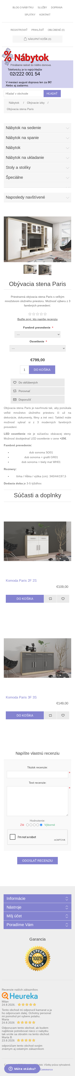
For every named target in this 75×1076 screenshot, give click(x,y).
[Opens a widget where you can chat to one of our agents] (22, 1069)
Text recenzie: (37, 782)
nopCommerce (44, 1069)
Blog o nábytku (23, 7)
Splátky (30, 14)
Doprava (56, 7)
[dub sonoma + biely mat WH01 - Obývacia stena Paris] (37, 261)
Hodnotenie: (37, 820)
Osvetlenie (37, 341)
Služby (42, 7)
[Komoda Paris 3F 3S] (37, 658)
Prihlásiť (37, 30)
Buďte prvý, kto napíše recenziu (37, 319)
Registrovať (19, 30)
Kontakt (44, 14)
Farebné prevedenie (37, 327)
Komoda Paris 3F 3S (21, 697)
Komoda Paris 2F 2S (21, 580)
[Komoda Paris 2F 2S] (37, 541)
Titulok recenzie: (37, 767)
